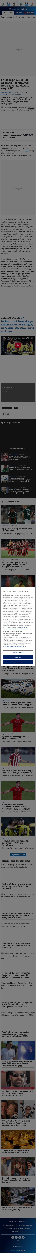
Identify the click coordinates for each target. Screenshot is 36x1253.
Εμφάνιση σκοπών (18, 652)
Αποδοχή (18, 657)
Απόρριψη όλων (18, 662)
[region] (18, 626)
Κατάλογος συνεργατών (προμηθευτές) (14, 646)
